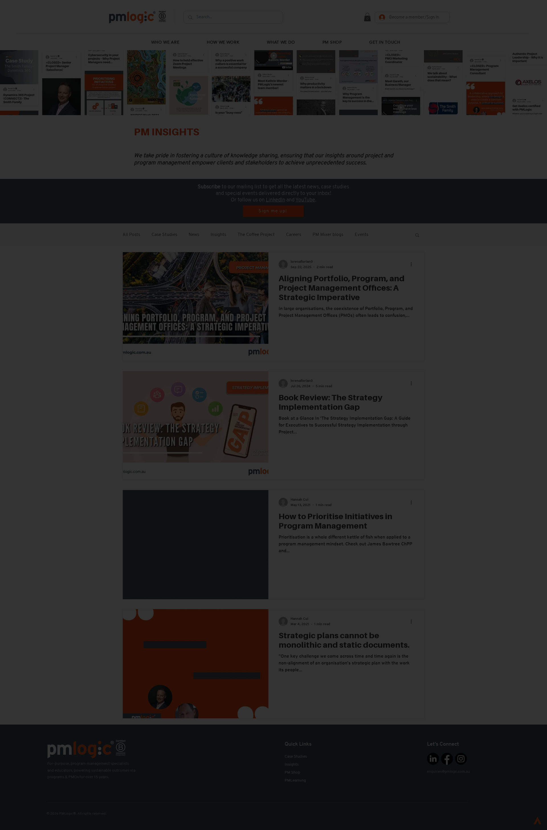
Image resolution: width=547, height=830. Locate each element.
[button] (463, 743)
